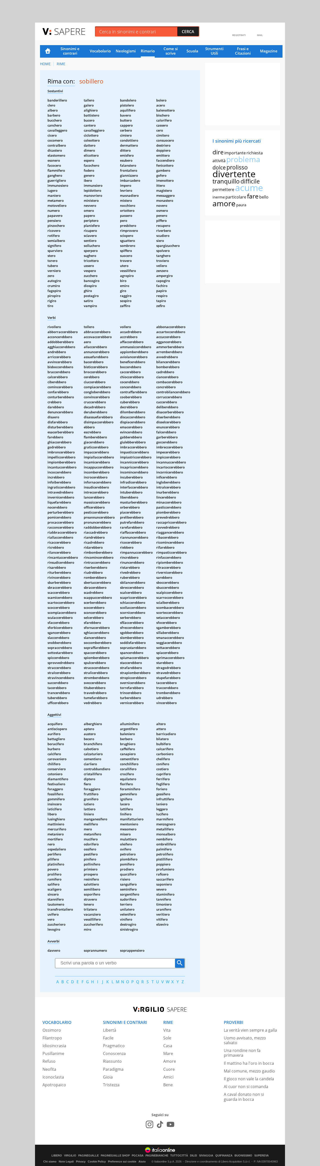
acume (249, 187)
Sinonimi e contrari (70, 51)
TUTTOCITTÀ (179, 1155)
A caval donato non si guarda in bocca (244, 1097)
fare (252, 196)
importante (235, 153)
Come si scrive (171, 51)
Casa (167, 1045)
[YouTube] (170, 1124)
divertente (234, 174)
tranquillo (226, 181)
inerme (218, 197)
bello (263, 197)
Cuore (169, 1069)
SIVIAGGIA (206, 1155)
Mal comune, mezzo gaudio (249, 1071)
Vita (166, 1030)
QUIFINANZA (223, 1155)
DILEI (193, 1155)
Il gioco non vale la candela (249, 1079)
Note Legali (66, 1161)
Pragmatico (114, 1045)
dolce (219, 167)
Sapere (70, 31)
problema (243, 159)
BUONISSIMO (243, 1155)
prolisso (237, 167)
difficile (250, 181)
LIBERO (57, 1155)
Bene (168, 1085)
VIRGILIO (70, 1155)
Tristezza (111, 1085)
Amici (168, 1077)
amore (224, 203)
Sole (167, 1038)
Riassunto (112, 1061)
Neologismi (126, 50)
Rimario (148, 50)
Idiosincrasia (54, 1045)
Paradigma (113, 1069)
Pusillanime (53, 1053)
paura (241, 204)
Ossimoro (51, 1030)
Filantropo (52, 1038)
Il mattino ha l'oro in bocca (249, 1063)
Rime (61, 63)
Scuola (192, 50)
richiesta (254, 153)
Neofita (49, 1069)
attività (219, 160)
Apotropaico (54, 1085)
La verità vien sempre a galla (250, 1030)
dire (218, 152)
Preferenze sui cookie (122, 1161)
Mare (168, 1053)
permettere (223, 189)
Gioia (108, 1077)
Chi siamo (49, 1161)
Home (47, 51)
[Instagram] (149, 1124)
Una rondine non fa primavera (242, 1053)
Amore (169, 1061)
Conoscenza (114, 1053)
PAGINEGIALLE (88, 1155)
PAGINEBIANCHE (157, 1155)
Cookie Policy (97, 1161)
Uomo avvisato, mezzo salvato (245, 1040)
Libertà (109, 1030)
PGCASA (138, 1155)
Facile (108, 1038)
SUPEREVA (261, 1155)
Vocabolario (100, 50)
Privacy (81, 1161)
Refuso (49, 1061)
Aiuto (142, 1161)
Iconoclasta (53, 1077)
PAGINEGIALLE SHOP (115, 1155)
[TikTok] (160, 1124)
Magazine (269, 50)
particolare (236, 197)
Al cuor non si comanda (246, 1086)
